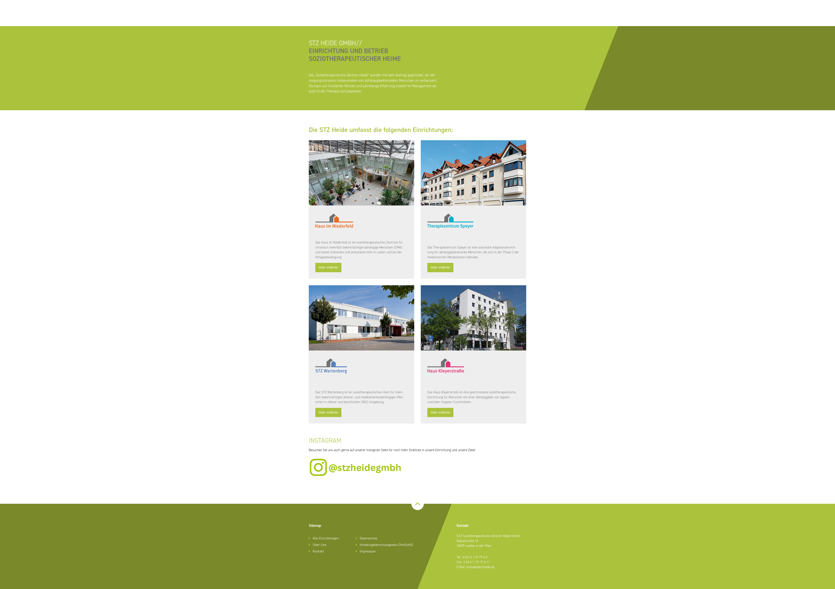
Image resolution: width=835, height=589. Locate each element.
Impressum (368, 551)
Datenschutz (368, 538)
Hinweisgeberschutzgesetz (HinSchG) (386, 544)
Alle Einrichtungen (326, 538)
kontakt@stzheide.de (480, 567)
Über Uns (319, 544)
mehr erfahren (328, 267)
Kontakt (318, 551)
